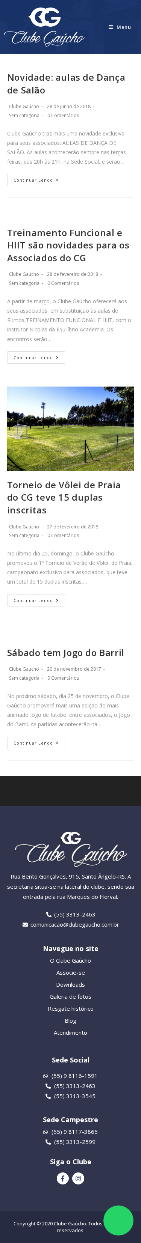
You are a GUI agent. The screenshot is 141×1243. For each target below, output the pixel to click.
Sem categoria (24, 115)
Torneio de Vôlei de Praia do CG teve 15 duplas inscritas (64, 497)
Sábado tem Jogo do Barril (65, 652)
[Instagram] (78, 1178)
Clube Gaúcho (24, 106)
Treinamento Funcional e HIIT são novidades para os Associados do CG (68, 245)
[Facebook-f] (63, 1178)
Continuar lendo (33, 180)
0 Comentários (63, 115)
